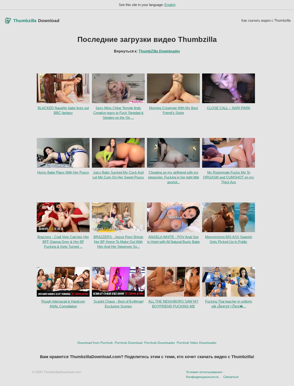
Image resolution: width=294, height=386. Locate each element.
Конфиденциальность (202, 377)
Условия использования (204, 372)
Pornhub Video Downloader (197, 343)
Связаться (231, 377)
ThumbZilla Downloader (159, 51)
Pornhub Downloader (159, 343)
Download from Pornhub (95, 343)
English (169, 5)
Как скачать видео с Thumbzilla (266, 20)
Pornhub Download (128, 343)
